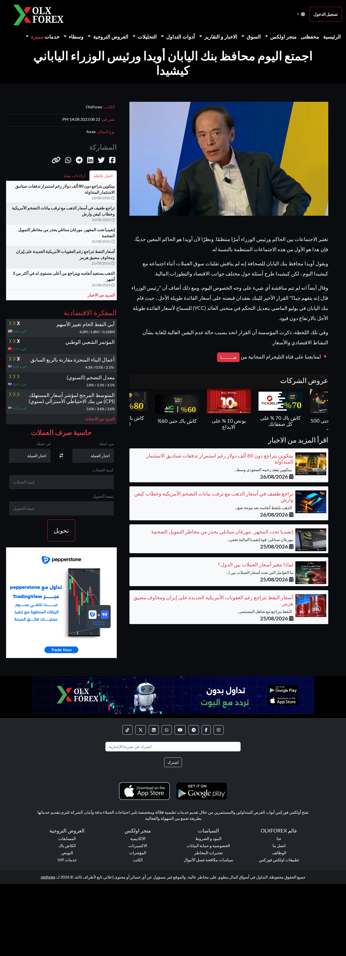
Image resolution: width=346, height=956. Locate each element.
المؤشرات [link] (137, 852)
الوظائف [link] (279, 852)
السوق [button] (253, 36)
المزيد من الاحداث (100, 418)
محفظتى (310, 36)
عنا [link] (279, 838)
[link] (219, 730)
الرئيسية (332, 36)
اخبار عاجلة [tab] (103, 175)
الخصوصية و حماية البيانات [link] (208, 845)
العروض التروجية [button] (110, 36)
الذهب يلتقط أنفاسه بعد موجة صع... (264, 507)
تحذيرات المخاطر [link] (208, 852)
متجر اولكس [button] (283, 36)
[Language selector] (301, 14)
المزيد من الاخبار (101, 294)
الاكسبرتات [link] (137, 845)
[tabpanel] (61, 242)
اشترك (173, 762)
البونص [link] (67, 852)
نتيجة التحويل (103, 496)
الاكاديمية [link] (137, 838)
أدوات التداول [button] (180, 36)
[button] (56, 159)
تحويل (61, 530)
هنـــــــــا (228, 357)
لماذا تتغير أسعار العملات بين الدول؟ (255, 564)
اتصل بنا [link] (279, 845)
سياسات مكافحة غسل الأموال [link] (208, 859)
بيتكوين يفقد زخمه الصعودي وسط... (263, 469)
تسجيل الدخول (326, 14)
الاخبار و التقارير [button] (220, 36)
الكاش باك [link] (67, 845)
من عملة (106, 443)
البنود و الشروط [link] (208, 838)
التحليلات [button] (147, 36)
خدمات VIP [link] (67, 859)
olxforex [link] (48, 876)
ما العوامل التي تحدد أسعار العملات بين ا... (259, 572)
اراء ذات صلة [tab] (74, 175)
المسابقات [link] (67, 838)
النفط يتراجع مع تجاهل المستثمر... (265, 611)
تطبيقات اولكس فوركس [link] (279, 859)
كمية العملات (103, 469)
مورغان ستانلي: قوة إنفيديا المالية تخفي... (260, 539)
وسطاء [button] (76, 36)
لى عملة (43, 443)
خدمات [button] (45, 36)
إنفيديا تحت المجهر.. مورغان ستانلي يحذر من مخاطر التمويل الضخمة (222, 531)
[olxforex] (41, 14)
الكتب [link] (138, 859)
